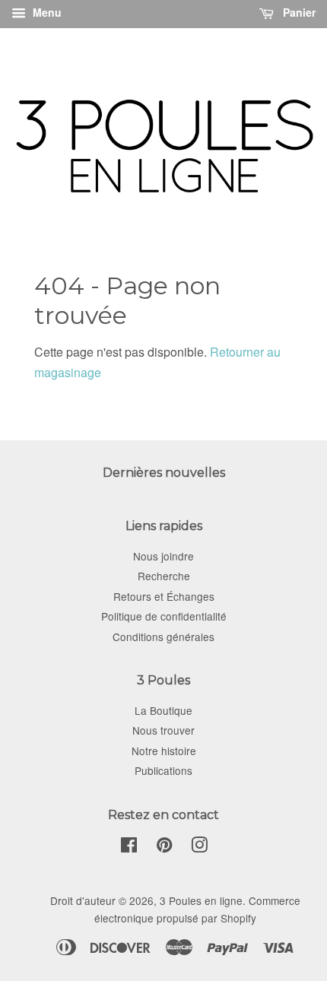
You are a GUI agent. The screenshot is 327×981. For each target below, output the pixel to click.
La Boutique (163, 710)
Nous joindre (163, 556)
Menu (46, 12)
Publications (163, 770)
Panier (298, 12)
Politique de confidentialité (164, 616)
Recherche (164, 575)
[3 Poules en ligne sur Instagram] (199, 847)
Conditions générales (163, 636)
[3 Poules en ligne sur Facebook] (129, 847)
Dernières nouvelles (164, 472)
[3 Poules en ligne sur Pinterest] (164, 847)
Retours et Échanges (163, 596)
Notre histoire (164, 750)
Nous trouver (163, 730)
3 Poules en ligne (201, 900)
